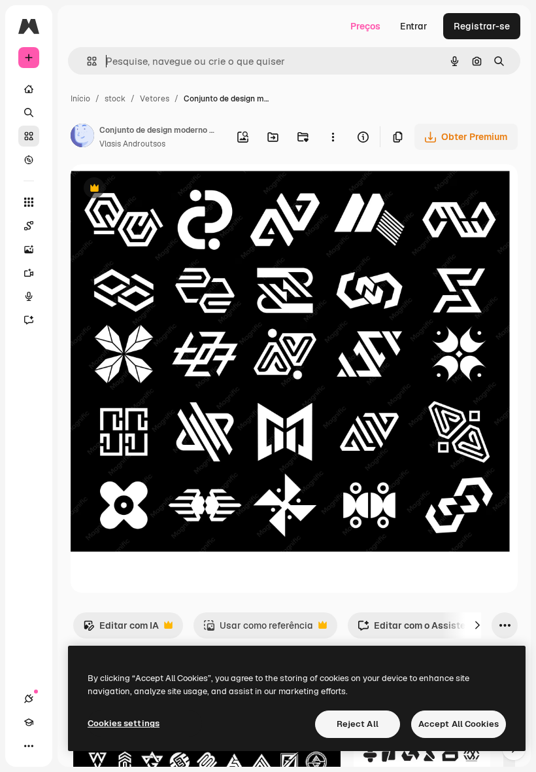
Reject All (357, 723)
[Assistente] (28, 319)
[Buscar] (28, 112)
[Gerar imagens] (28, 249)
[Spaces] (28, 225)
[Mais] (28, 745)
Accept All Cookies (458, 723)
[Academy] (28, 722)
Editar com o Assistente (418, 629)
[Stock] (28, 136)
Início (80, 99)
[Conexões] (28, 698)
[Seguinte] (477, 625)
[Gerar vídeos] (28, 272)
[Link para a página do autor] (82, 137)
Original (154, 189)
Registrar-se (482, 26)
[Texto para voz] (28, 296)
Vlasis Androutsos (132, 144)
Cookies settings (123, 723)
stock (115, 99)
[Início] (28, 89)
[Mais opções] (333, 137)
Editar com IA (121, 629)
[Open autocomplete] (87, 61)
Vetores (154, 99)
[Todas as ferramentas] (28, 202)
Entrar (413, 26)
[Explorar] (28, 159)
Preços (365, 26)
